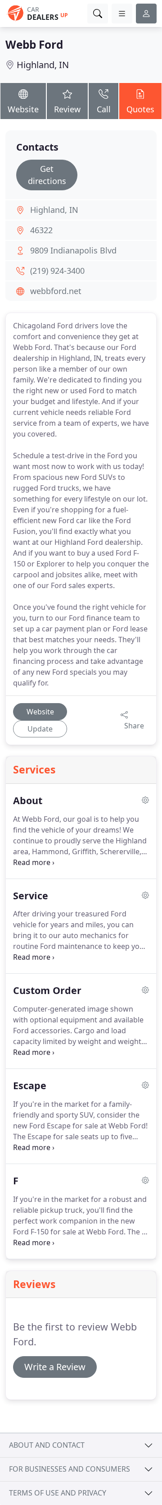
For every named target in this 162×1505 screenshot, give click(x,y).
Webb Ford (34, 44)
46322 (41, 230)
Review (67, 109)
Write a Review (55, 1367)
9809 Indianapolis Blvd (73, 250)
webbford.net (55, 290)
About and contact (47, 1445)
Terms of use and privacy (57, 1493)
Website (23, 109)
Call (104, 109)
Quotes (140, 109)
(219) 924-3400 (57, 270)
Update (40, 729)
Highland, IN (43, 65)
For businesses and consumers (69, 1469)
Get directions (47, 174)
